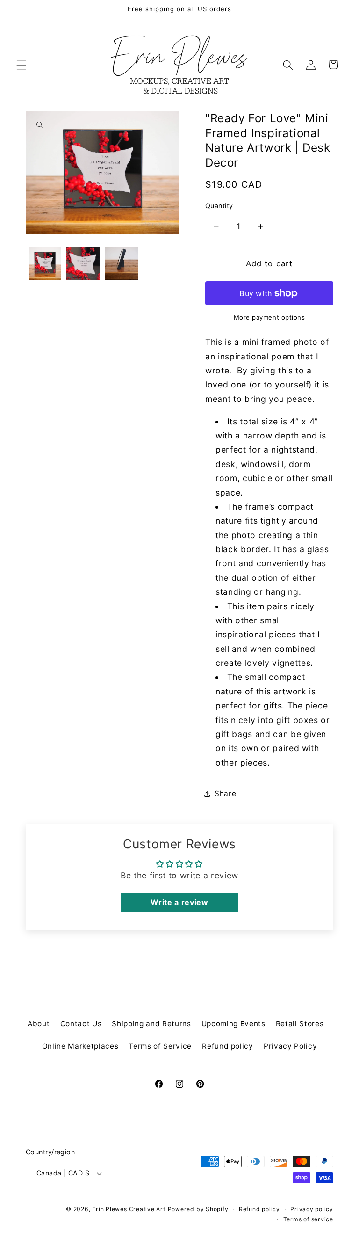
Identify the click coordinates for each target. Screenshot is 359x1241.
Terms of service (308, 1219)
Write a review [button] (179, 902)
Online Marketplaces (80, 1046)
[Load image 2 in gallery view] (83, 263)
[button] (21, 64)
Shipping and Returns (151, 1023)
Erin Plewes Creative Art (128, 1208)
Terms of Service (160, 1046)
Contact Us (81, 1023)
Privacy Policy (290, 1046)
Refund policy (227, 1046)
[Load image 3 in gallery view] (121, 263)
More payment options (269, 317)
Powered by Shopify (198, 1208)
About (39, 1023)
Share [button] (225, 793)
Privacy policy (311, 1208)
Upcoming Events (233, 1023)
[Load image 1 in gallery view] (45, 263)
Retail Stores (300, 1023)
